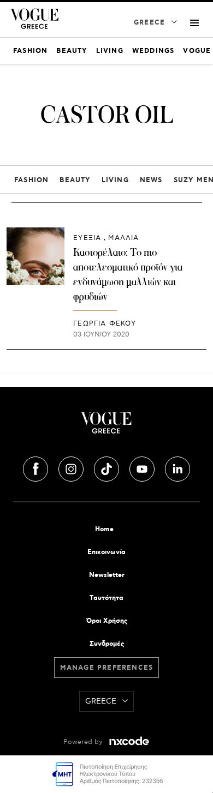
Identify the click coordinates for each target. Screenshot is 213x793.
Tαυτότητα (106, 598)
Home (104, 529)
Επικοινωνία (106, 552)
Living (115, 180)
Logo (106, 427)
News (151, 180)
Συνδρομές (107, 644)
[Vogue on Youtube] (143, 467)
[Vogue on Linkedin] (177, 467)
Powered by (84, 742)
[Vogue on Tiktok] (107, 467)
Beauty (75, 180)
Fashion (31, 180)
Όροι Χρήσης (106, 621)
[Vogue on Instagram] (72, 467)
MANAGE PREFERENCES (106, 668)
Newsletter (107, 575)
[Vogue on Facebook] (36, 467)
